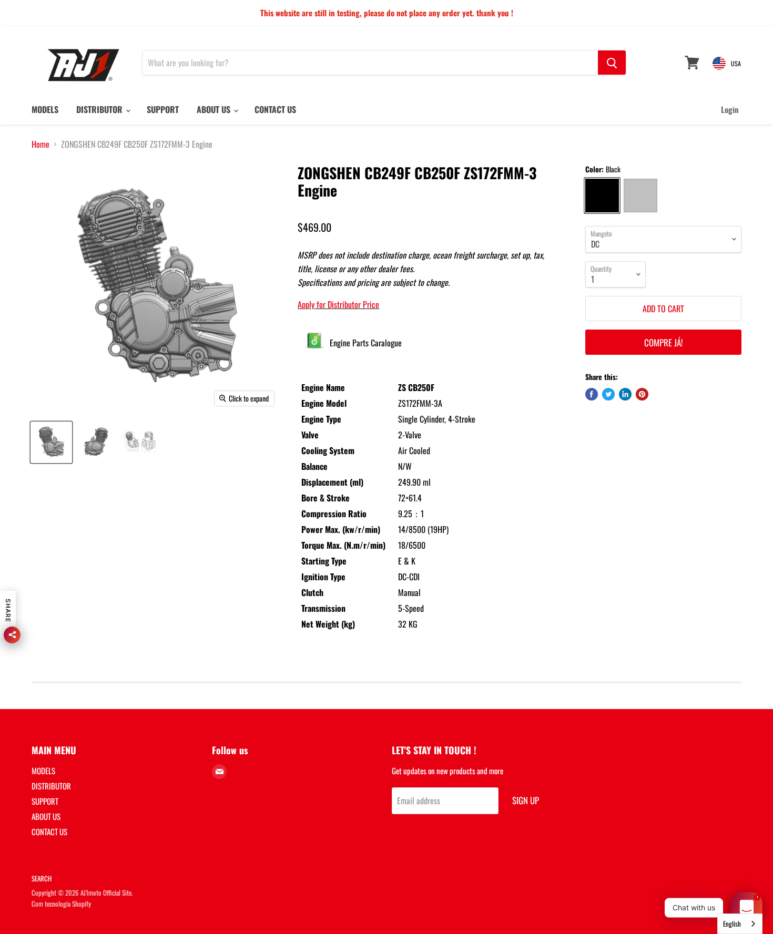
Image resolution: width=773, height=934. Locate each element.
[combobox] (739, 924)
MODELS (45, 109)
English (732, 923)
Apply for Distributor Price (338, 304)
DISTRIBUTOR (100, 109)
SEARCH (42, 878)
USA (736, 63)
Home (40, 144)
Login (730, 109)
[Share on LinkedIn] (625, 394)
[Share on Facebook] (591, 394)
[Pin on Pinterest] (642, 394)
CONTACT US (275, 109)
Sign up (525, 800)
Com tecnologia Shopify (61, 903)
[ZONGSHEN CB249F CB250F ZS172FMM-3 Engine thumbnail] (51, 442)
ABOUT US (214, 109)
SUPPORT (163, 109)
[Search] (612, 62)
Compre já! (663, 342)
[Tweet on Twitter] (608, 394)
